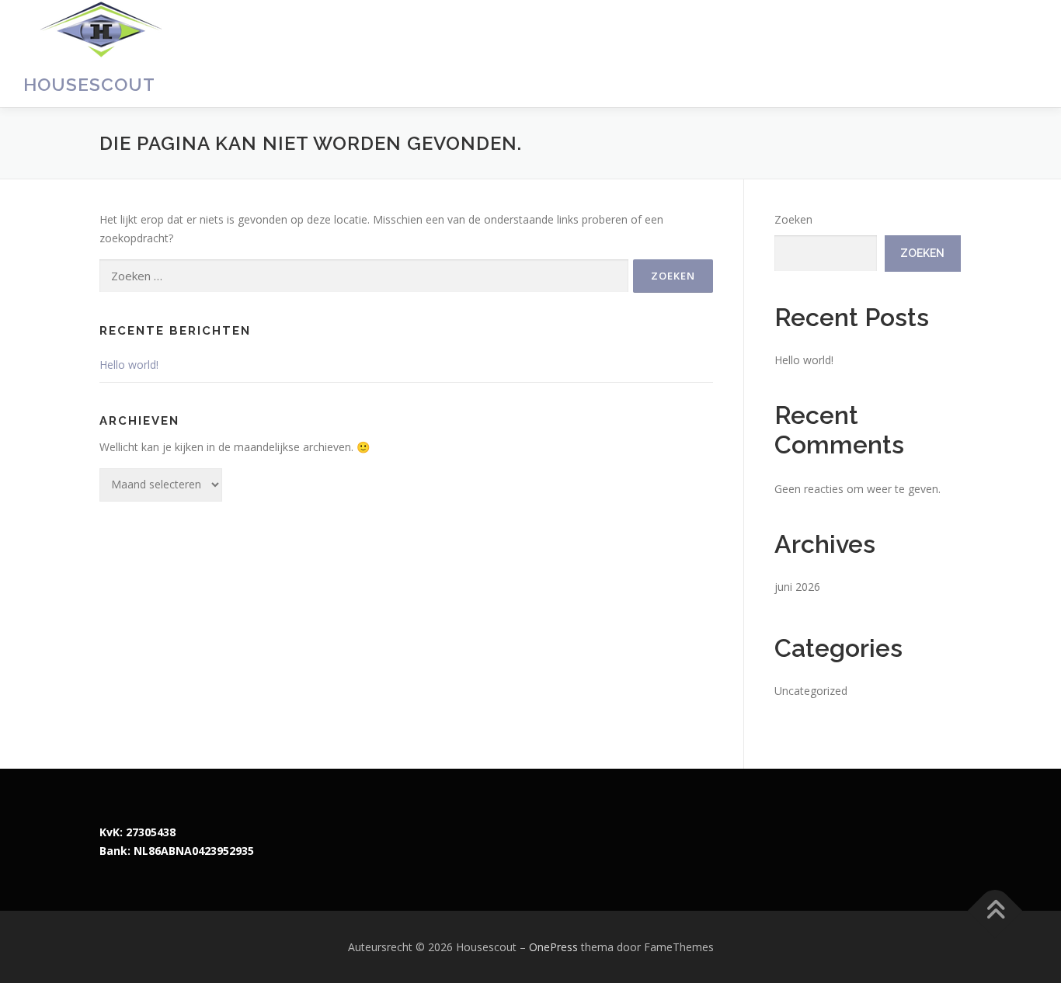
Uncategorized (810, 690)
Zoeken (793, 219)
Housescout (89, 84)
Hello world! (128, 364)
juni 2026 (797, 586)
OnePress (553, 947)
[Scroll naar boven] (995, 910)
